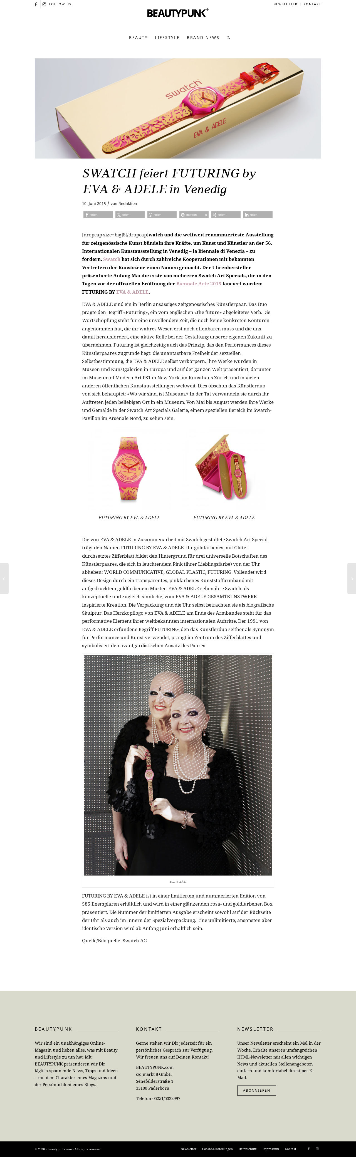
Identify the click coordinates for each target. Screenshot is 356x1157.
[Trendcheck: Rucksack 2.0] (351, 578)
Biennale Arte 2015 (198, 283)
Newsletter (285, 4)
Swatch (111, 259)
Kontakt (312, 4)
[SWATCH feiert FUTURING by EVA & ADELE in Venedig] (178, 108)
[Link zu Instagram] (45, 4)
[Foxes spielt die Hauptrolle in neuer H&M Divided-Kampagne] (4, 578)
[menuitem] (286, 4)
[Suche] (227, 37)
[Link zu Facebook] (36, 4)
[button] (98, 214)
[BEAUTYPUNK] (178, 19)
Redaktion (127, 203)
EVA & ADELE (132, 292)
